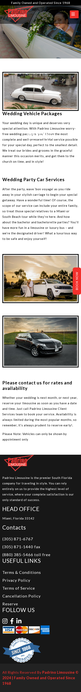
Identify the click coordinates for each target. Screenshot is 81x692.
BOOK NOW (77, 281)
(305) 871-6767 (17, 538)
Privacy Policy (16, 580)
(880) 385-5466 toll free (26, 554)
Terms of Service (18, 588)
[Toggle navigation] (74, 14)
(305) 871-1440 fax (21, 546)
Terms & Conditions (21, 572)
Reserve (10, 603)
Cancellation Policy (21, 596)
